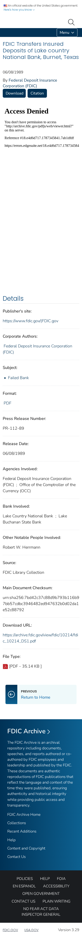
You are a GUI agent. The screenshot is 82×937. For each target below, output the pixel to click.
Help (11, 840)
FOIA (61, 878)
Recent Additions (21, 831)
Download (14, 93)
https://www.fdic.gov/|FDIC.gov (30, 321)
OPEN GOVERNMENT (41, 893)
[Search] (72, 21)
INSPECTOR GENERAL (41, 914)
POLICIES (25, 878)
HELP (45, 878)
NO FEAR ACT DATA (41, 908)
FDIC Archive (26, 731)
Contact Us (16, 856)
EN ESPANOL (24, 886)
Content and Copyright (26, 848)
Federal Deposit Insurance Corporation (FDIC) (30, 83)
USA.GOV (31, 930)
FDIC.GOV (10, 930)
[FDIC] (4, 32)
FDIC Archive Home (24, 814)
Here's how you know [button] (18, 10)
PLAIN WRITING (56, 901)
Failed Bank (18, 377)
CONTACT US (23, 901)
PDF (7, 403)
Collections (16, 823)
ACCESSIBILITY (56, 886)
